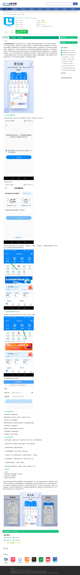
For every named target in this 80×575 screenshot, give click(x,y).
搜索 (75, 3)
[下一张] (44, 509)
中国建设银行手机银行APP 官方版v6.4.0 (69, 52)
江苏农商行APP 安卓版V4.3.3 (68, 63)
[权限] (51, 26)
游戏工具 (23, 9)
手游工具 (48, 9)
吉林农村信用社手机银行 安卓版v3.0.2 (69, 68)
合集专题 (73, 9)
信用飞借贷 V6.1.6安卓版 (67, 61)
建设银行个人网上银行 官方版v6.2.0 (68, 59)
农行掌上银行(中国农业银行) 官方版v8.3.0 (69, 54)
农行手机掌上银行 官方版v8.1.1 (69, 65)
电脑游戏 (15, 9)
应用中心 (57, 9)
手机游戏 (40, 9)
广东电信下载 (17, 540)
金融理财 (14, 14)
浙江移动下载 (8, 540)
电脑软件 (32, 9)
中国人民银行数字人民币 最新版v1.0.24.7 (69, 70)
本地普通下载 (8, 537)
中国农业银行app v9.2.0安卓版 (68, 50)
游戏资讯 (65, 9)
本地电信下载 (17, 537)
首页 (7, 9)
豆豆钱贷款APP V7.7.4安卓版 (68, 57)
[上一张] (17, 509)
